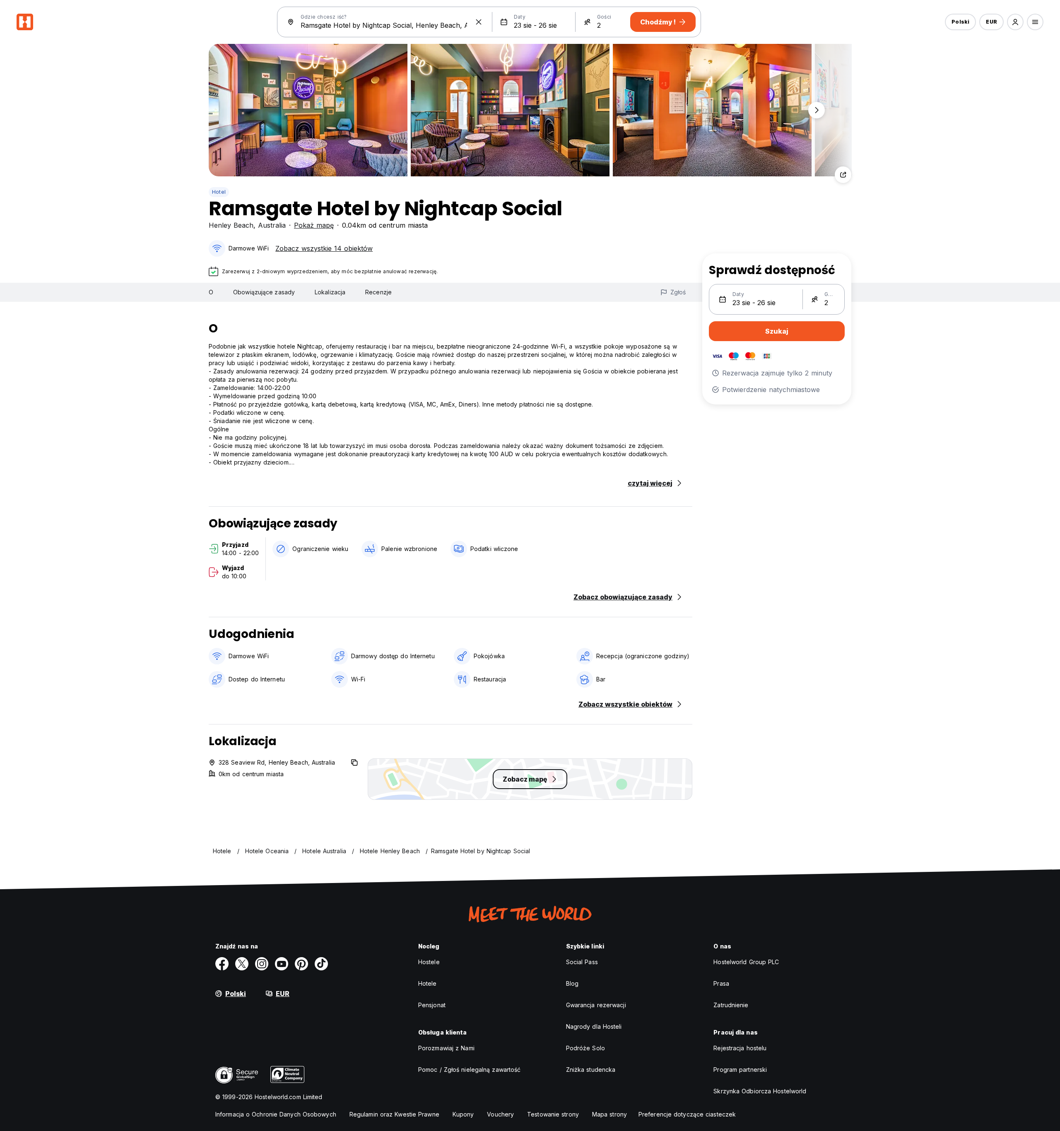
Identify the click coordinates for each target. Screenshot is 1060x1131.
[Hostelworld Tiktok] (321, 963)
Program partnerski (740, 1069)
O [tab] (211, 292)
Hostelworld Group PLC (746, 961)
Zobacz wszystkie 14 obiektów (324, 248)
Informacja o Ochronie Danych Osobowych (275, 1114)
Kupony (463, 1114)
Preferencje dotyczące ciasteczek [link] (687, 1114)
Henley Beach (231, 225)
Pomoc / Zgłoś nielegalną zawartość (469, 1069)
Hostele (429, 961)
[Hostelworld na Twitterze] (241, 963)
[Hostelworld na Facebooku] (222, 963)
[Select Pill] (1015, 22)
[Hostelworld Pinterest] (301, 963)
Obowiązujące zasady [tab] (264, 292)
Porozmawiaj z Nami (446, 1048)
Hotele (427, 983)
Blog (572, 983)
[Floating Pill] (816, 110)
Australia (272, 225)
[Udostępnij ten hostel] (843, 174)
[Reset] (479, 22)
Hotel (219, 192)
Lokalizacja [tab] (330, 292)
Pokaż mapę (314, 225)
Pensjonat (432, 1004)
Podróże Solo (585, 1048)
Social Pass (582, 961)
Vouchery (500, 1114)
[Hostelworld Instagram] (261, 963)
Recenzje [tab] (378, 292)
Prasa (721, 983)
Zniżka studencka (591, 1069)
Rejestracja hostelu (739, 1048)
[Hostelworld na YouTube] (281, 963)
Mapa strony (609, 1114)
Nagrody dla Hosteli (594, 1026)
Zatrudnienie (730, 1004)
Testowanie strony (553, 1114)
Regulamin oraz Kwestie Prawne (394, 1114)
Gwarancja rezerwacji (596, 1004)
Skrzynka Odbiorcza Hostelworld (759, 1091)
